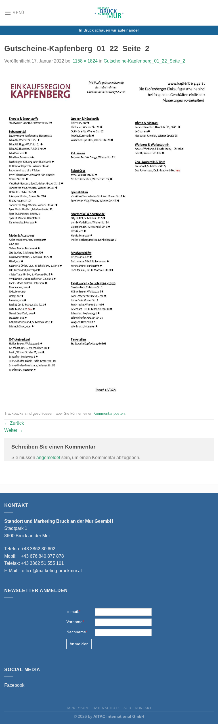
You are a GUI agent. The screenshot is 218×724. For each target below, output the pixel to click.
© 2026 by (109, 716)
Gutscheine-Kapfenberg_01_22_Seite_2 (144, 61)
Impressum (77, 708)
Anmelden (79, 644)
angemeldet (48, 457)
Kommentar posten (109, 413)
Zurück (14, 423)
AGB (127, 708)
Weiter (13, 430)
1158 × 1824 (85, 61)
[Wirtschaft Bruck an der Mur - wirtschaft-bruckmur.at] (109, 13)
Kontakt (143, 708)
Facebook (14, 685)
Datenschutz (106, 708)
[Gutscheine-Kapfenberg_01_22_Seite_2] (109, 236)
